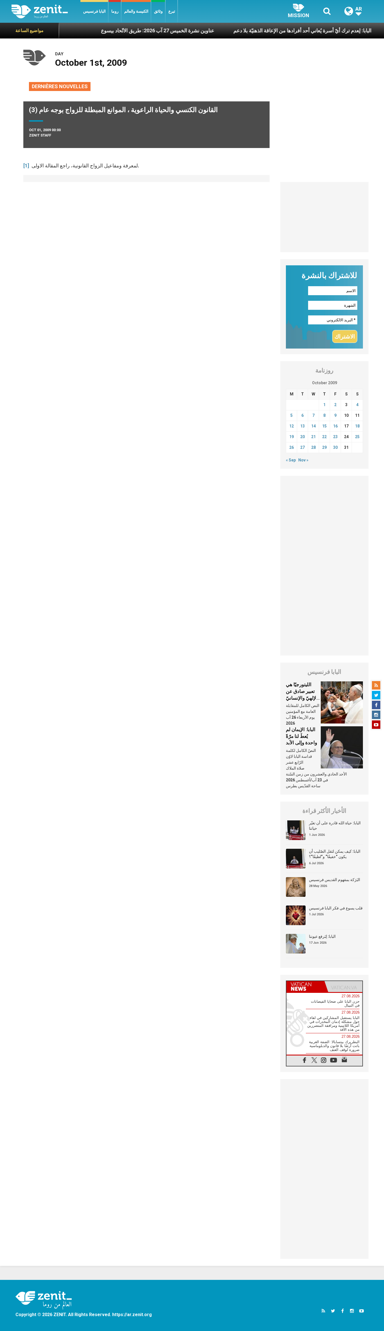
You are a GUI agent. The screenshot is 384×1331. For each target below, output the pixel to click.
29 (324, 447)
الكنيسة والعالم (136, 11)
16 (335, 426)
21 (313, 436)
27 (302, 447)
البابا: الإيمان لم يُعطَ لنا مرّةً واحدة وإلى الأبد (301, 736)
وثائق (158, 11)
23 (335, 436)
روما (115, 11)
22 (324, 436)
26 (291, 447)
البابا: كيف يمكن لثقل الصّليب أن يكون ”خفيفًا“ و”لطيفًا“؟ (334, 854)
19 (291, 436)
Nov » (303, 460)
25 (357, 436)
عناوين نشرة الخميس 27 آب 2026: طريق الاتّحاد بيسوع (134, 30)
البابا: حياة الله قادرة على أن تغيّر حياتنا (335, 826)
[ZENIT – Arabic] (46, 11)
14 (313, 426)
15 (324, 426)
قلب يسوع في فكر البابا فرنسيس (336, 908)
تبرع (171, 11)
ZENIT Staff (40, 135)
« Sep (291, 460)
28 (313, 447)
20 (302, 436)
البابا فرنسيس (94, 11)
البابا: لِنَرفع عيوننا (322, 936)
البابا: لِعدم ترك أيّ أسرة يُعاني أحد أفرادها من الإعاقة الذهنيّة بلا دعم (279, 30)
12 (291, 426)
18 (357, 426)
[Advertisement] (324, 217)
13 (302, 426)
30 (335, 447)
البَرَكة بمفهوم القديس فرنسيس (334, 879)
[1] (26, 166)
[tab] (305, 986)
